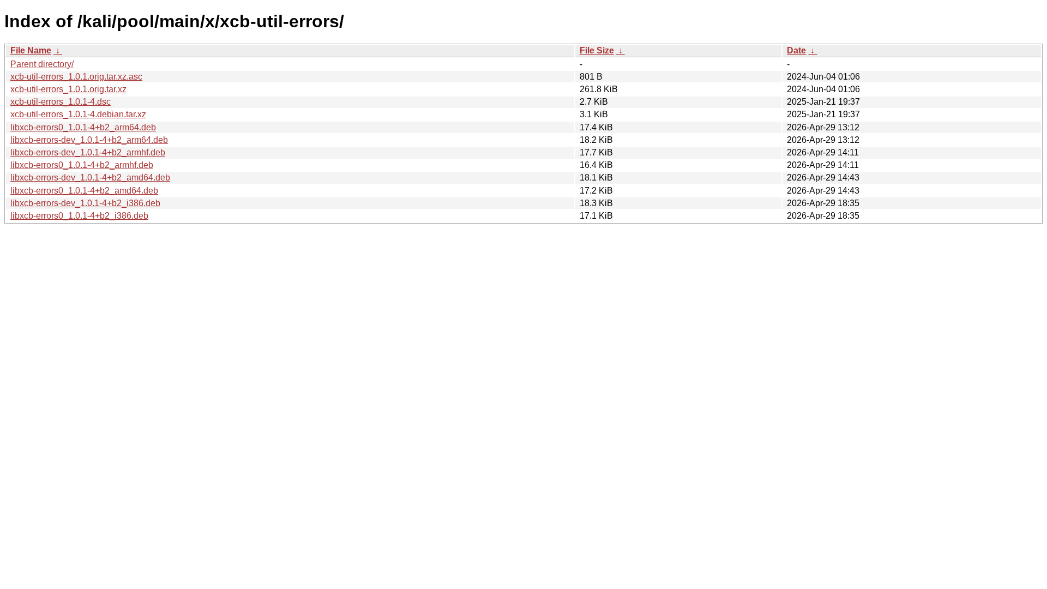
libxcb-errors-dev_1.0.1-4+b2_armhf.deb (87, 152)
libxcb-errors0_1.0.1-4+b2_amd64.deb (84, 190)
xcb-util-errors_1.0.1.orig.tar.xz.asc (76, 76)
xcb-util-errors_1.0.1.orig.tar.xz (68, 89)
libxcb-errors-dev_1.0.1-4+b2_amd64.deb (90, 177)
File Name (30, 50)
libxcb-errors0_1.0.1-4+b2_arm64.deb (83, 127)
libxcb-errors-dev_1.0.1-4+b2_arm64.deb (89, 140)
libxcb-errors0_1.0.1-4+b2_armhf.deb (81, 165)
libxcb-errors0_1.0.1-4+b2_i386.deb (79, 215)
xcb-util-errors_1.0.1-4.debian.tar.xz (78, 114)
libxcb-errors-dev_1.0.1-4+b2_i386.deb (85, 203)
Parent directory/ (42, 64)
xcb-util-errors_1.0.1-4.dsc (60, 101)
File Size (597, 50)
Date (796, 50)
